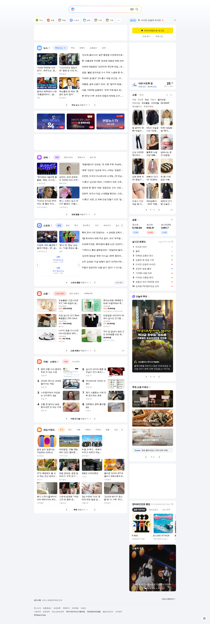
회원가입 (159, 36)
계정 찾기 (146, 36)
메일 (64, 20)
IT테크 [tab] (98, 429)
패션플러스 (137, 106)
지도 (41, 20)
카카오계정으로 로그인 (154, 30)
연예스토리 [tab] (68, 157)
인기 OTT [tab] (166, 509)
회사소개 (37, 608)
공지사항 (37, 600)
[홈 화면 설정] (204, 618)
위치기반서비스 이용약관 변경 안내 (55, 600)
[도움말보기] (172, 504)
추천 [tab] (73, 48)
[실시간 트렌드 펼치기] (175, 20)
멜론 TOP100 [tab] (139, 509)
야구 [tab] (97, 225)
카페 (111, 20)
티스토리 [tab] (76, 361)
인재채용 (75, 608)
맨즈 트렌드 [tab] (74, 293)
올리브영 (162, 99)
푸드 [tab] (70, 429)
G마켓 (140, 99)
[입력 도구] (132, 9)
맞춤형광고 (47, 608)
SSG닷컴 (136, 103)
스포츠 (76, 20)
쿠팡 (134, 99)
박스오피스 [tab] (153, 509)
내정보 (83, 608)
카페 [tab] (66, 361)
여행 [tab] (78, 429)
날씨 (89, 20)
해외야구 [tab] (107, 225)
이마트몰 (155, 103)
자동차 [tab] (88, 429)
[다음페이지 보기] (79, 265)
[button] (118, 20)
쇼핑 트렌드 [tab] (60, 293)
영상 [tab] (68, 225)
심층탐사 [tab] (93, 48)
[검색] (137, 9)
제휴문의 (66, 608)
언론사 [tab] (82, 48)
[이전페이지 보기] (37, 265)
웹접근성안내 (108, 612)
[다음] (122, 225)
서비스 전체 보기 (168, 599)
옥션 (147, 99)
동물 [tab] (107, 429)
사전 (100, 20)
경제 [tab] (104, 48)
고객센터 (118, 612)
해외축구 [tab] (86, 225)
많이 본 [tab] (93, 157)
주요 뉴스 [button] (58, 47)
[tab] (60, 47)
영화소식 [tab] (81, 157)
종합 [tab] (57, 157)
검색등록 (57, 608)
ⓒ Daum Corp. (40, 615)
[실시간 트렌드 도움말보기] (172, 242)
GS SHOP (165, 103)
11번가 (153, 99)
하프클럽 (145, 103)
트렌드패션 (148, 106)
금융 (52, 20)
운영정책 (46, 612)
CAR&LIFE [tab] (88, 293)
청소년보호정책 (58, 612)
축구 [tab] (76, 225)
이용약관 (37, 612)
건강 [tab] (116, 429)
